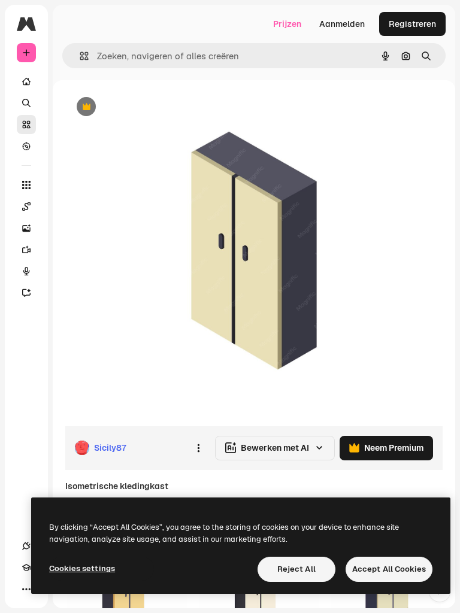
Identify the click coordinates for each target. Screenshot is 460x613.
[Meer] (26, 589)
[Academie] (26, 567)
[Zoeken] (26, 103)
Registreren (412, 24)
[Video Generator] (26, 249)
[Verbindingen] (26, 546)
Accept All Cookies (389, 569)
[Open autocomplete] (79, 55)
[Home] (26, 81)
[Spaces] (26, 206)
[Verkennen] (26, 146)
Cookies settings (82, 568)
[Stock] (26, 124)
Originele (143, 107)
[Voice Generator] (26, 271)
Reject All (296, 569)
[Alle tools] (26, 185)
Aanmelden (342, 24)
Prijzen (287, 24)
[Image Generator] (26, 228)
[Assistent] (26, 292)
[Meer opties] (198, 448)
